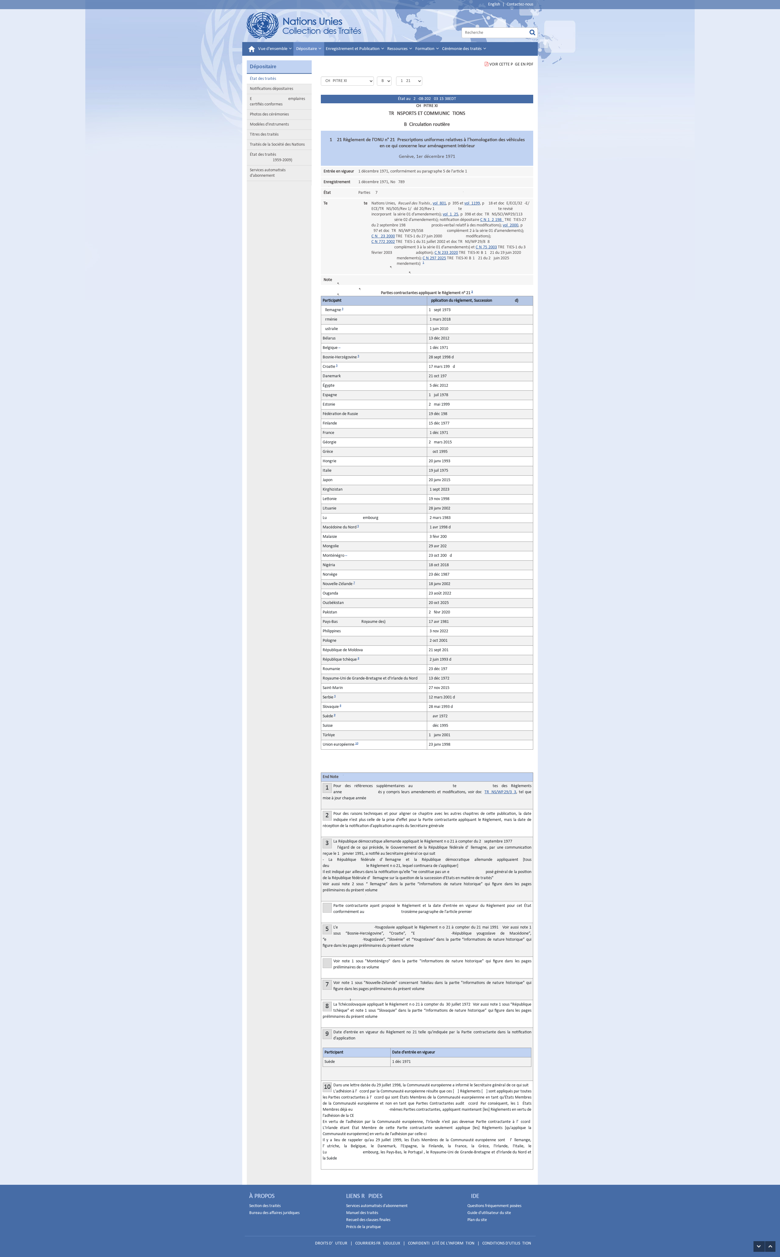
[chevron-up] (770, 1246)
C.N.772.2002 (383, 242)
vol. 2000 (510, 225)
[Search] (532, 32)
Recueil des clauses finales (368, 1220)
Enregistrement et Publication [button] (353, 49)
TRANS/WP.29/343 (500, 792)
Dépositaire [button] (307, 49)
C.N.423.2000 (383, 236)
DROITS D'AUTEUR (331, 1243)
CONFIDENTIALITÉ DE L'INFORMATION (441, 1243)
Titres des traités (264, 134)
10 (356, 743)
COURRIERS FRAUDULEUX (377, 1243)
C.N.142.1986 (492, 220)
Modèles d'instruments (269, 124)
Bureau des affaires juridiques (274, 1213)
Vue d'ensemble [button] (273, 49)
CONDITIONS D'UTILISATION (506, 1243)
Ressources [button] (398, 49)
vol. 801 (439, 203)
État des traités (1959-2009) (271, 157)
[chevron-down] (759, 1246)
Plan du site (477, 1220)
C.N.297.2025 (434, 258)
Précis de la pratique (363, 1227)
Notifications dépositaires (271, 89)
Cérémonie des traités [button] (462, 49)
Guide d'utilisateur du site (489, 1213)
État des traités (263, 78)
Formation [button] (425, 49)
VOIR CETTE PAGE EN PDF (511, 64)
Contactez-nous (520, 4)
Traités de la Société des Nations (277, 144)
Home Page (304, 25)
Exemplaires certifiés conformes (277, 102)
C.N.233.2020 (446, 252)
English (494, 4)
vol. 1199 (472, 203)
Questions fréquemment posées (494, 1206)
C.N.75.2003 (486, 247)
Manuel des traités (362, 1213)
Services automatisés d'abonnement (267, 173)
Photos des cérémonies (269, 114)
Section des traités (265, 1206)
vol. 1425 (450, 214)
